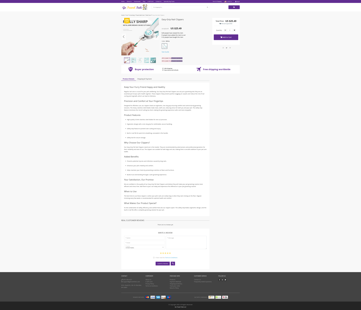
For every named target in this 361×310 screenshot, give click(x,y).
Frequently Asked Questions (203, 282)
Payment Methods (175, 282)
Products (172, 279)
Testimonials (137, 1)
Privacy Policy (150, 284)
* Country (128, 246)
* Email (128, 243)
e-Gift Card (150, 1)
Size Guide (165, 52)
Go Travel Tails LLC (180, 307)
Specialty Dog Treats (169, 1)
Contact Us (158, 1)
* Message (170, 238)
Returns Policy (174, 288)
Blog (144, 1)
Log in (238, 1)
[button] (144, 247)
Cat (127, 15)
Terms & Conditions (171, 257)
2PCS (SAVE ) (166, 58)
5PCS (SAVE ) (166, 61)
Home (122, 1)
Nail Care (148, 15)
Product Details (128, 79)
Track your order (175, 286)
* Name (128, 238)
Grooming (132, 15)
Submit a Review (162, 263)
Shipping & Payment (144, 79)
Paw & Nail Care (140, 15)
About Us (129, 1)
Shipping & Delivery (176, 284)
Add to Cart (227, 37)
